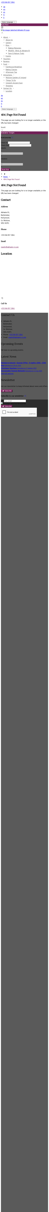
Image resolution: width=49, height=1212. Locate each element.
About (5, 37)
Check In (4, 142)
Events (8, 56)
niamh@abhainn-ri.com (10, 247)
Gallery (8, 42)
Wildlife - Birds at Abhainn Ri (19, 51)
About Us (9, 40)
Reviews (6, 61)
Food (5, 64)
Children (4, 159)
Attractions (7, 75)
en (4, 9)
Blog (8, 45)
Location (9, 91)
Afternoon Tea (11, 72)
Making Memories (14, 48)
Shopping (9, 86)
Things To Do (11, 80)
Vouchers (6, 59)
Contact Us (7, 88)
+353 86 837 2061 (8, 2)
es (4, 12)
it (3, 17)
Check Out (5, 145)
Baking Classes (11, 69)
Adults (3, 148)
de (4, 7)
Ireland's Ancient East (14, 83)
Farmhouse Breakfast (14, 67)
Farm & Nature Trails (16, 53)
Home (5, 177)
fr (4, 15)
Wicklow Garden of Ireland (16, 77)
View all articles (7, 373)
